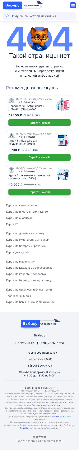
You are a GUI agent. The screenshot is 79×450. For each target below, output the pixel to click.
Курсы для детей (17, 252)
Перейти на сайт (39, 122)
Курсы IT (12, 224)
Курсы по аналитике (19, 217)
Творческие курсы (18, 295)
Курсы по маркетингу (20, 261)
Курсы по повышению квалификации (30, 301)
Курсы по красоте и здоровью (26, 273)
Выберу (39, 335)
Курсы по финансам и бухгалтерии (29, 289)
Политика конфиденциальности (39, 343)
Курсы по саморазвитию (22, 205)
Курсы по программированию (26, 245)
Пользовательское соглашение (47, 405)
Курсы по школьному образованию (29, 267)
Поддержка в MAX (39, 359)
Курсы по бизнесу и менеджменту (28, 280)
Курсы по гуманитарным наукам (27, 239)
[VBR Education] (21, 5)
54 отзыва (27, 102)
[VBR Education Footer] (39, 323)
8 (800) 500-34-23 (39, 365)
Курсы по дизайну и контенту (25, 233)
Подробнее (25, 428)
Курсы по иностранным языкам (27, 211)
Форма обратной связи (42, 352)
